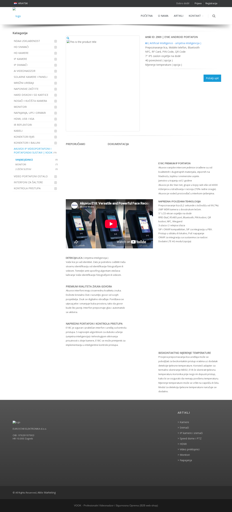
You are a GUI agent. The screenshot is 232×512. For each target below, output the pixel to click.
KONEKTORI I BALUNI (27, 142)
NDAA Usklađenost (27, 41)
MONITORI (20, 106)
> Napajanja (185, 460)
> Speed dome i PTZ (190, 438)
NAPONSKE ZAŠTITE (26, 89)
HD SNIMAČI (21, 47)
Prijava (198, 3)
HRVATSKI (23, 3)
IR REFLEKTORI (23, 124)
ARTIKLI (178, 15)
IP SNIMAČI (20, 65)
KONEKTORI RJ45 (24, 136)
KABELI (18, 130)
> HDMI (182, 444)
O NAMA (163, 15)
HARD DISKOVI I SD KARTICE (31, 95)
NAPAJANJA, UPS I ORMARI (30, 112)
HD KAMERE (21, 53)
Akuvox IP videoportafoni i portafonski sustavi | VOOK (35, 150)
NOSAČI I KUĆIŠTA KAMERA (30, 101)
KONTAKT (195, 15)
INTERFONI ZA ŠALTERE (28, 182)
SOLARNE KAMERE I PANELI (30, 77)
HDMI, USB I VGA (24, 118)
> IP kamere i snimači (190, 433)
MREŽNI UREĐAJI (24, 83)
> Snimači (183, 427)
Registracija (211, 3)
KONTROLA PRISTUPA (27, 188)
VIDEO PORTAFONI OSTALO (31, 176)
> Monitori (184, 454)
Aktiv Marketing (47, 492)
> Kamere (183, 422)
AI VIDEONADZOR (24, 71)
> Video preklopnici (189, 449)
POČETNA (147, 15)
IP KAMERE (20, 59)
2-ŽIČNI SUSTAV (36, 169)
